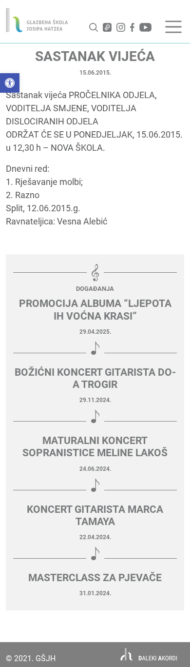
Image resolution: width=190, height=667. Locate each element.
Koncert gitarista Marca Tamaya (95, 515)
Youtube (145, 27)
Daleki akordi (149, 654)
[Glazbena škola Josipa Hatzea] (37, 20)
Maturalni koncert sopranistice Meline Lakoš (95, 447)
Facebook (132, 27)
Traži (93, 27)
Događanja (95, 288)
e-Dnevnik (107, 27)
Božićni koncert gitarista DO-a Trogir (95, 378)
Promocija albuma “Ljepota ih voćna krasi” (95, 310)
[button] (9, 83)
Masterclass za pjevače (95, 578)
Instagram (120, 27)
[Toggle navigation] (173, 27)
